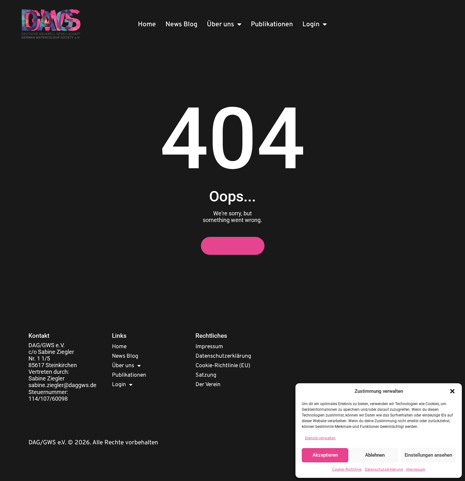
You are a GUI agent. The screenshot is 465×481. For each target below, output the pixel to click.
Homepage (232, 246)
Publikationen (272, 24)
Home (147, 24)
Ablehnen (375, 455)
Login (310, 24)
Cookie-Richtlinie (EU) (222, 365)
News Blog (181, 24)
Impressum (415, 469)
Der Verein (207, 384)
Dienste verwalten (320, 438)
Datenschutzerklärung (384, 469)
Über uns (220, 24)
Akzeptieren (325, 455)
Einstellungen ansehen (428, 455)
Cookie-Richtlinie (347, 469)
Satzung (205, 375)
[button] (452, 391)
